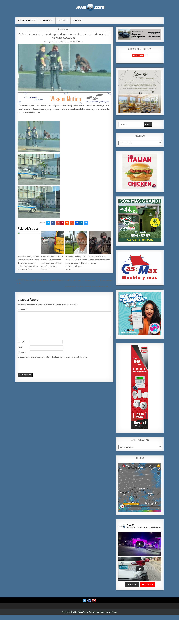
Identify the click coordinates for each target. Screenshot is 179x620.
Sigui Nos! (63, 20)
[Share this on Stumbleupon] (72, 223)
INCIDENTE (64, 29)
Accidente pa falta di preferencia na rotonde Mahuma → (89, 286)
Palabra (77, 20)
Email (20, 347)
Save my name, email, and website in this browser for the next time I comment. (54, 357)
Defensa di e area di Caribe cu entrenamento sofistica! (99, 259)
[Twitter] (84, 600)
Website (21, 352)
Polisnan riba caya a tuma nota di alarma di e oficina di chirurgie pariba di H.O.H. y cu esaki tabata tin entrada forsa (28, 262)
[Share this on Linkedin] (81, 223)
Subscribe (149, 584)
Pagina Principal (27, 20)
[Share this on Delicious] (86, 223)
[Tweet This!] (48, 223)
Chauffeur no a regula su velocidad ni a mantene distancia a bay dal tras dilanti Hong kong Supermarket (52, 262)
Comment (23, 309)
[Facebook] (89, 600)
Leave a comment (75, 42)
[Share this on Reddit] (67, 223)
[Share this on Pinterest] (62, 223)
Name (21, 342)
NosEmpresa (46, 20)
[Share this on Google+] (58, 223)
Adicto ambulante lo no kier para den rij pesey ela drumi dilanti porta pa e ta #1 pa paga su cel (64, 36)
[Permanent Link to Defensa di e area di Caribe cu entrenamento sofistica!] (100, 242)
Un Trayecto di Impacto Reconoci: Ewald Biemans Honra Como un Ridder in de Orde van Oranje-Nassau (76, 262)
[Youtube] (94, 600)
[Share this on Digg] (77, 223)
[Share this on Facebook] (53, 223)
